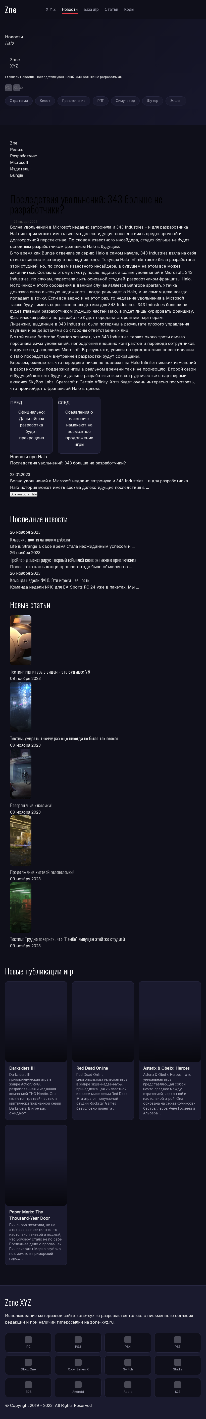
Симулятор (125, 101)
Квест (45, 101)
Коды (129, 9)
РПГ (100, 101)
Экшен (175, 101)
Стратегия (19, 101)
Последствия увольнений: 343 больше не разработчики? (68, 462)
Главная (11, 77)
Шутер (152, 101)
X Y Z (51, 9)
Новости (70, 9)
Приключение (73, 101)
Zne (11, 9)
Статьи (111, 9)
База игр (91, 9)
